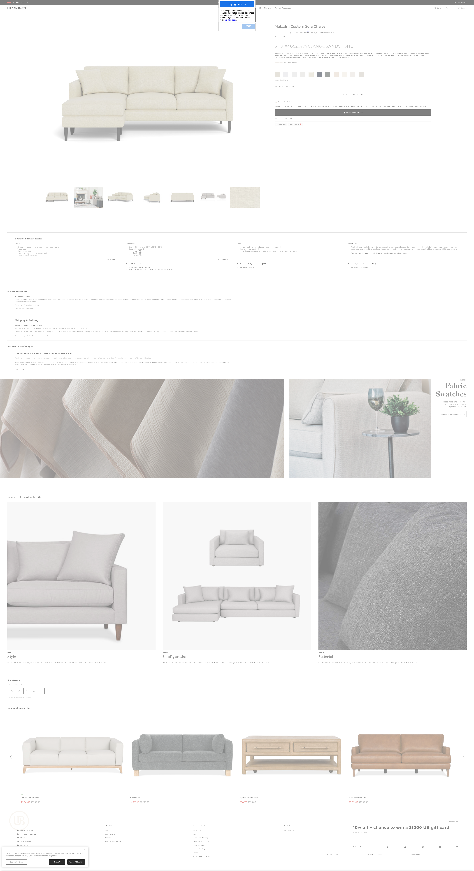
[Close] (84, 850)
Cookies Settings (16, 862)
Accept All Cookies (76, 862)
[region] (45, 857)
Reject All (57, 862)
